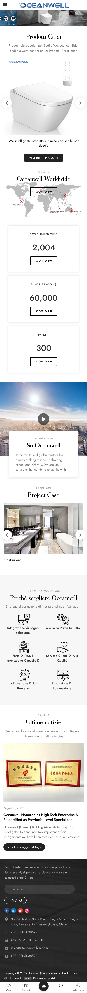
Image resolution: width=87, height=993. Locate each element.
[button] (11, 11)
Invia (13, 900)
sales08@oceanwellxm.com (29, 948)
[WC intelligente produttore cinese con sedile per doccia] (43, 96)
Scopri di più (43, 192)
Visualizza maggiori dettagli (24, 847)
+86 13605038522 (24, 932)
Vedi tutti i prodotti (43, 158)
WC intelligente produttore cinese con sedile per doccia (43, 143)
